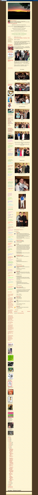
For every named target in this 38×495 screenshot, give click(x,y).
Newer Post (15, 311)
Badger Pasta (10, 473)
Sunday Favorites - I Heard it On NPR (11, 472)
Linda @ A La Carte (19, 240)
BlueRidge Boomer (19, 255)
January (10, 483)
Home (22, 311)
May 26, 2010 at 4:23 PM (19, 298)
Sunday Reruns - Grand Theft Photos (11, 478)
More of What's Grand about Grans (11, 451)
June (10, 447)
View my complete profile (13, 23)
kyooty (18, 271)
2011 (9, 440)
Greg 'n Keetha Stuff (10, 487)
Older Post (28, 311)
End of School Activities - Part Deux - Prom (11, 459)
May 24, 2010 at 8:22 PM (19, 269)
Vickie (17, 306)
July (9, 446)
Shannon (18, 296)
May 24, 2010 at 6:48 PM (19, 242)
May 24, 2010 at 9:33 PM (19, 285)
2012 (9, 439)
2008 (9, 485)
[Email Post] (22, 229)
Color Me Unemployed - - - (11, 457)
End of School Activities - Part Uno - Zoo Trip (11, 463)
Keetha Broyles (13, 20)
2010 (9, 441)
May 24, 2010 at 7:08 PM (19, 250)
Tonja (17, 232)
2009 (9, 484)
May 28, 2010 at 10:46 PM (19, 308)
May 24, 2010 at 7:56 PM (19, 264)
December (10, 442)
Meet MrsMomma (11, 470)
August (10, 445)
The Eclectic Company (15, 3)
